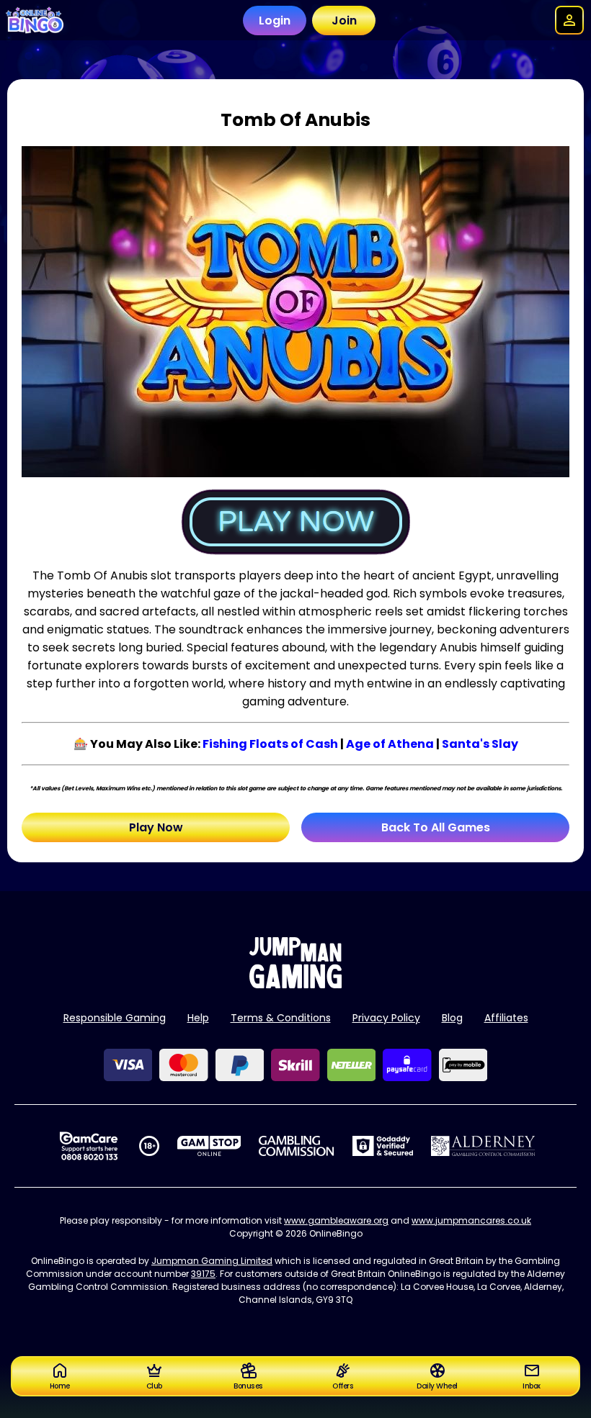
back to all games (435, 827)
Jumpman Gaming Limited (211, 1261)
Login (274, 20)
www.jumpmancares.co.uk (471, 1220)
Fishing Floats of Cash (270, 744)
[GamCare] (88, 1146)
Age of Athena (390, 744)
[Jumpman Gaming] (295, 984)
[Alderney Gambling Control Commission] (483, 1146)
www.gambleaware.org (336, 1220)
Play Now (156, 827)
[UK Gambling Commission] (296, 1146)
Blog (452, 1018)
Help (198, 1018)
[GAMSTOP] (209, 1146)
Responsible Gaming (114, 1018)
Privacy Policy (386, 1018)
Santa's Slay (480, 744)
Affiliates (506, 1018)
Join (344, 20)
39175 (203, 1274)
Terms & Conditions (281, 1018)
